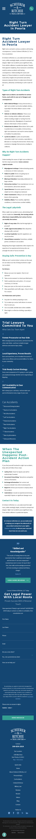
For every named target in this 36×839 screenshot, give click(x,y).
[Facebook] (13, 813)
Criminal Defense (18, 783)
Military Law (18, 786)
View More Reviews (16, 580)
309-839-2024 (18, 746)
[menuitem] (18, 406)
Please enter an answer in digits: (11, 704)
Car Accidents (18, 779)
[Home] (17, 8)
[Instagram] (18, 813)
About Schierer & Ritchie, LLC (18, 772)
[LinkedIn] (27, 813)
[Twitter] (22, 813)
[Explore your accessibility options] (4, 835)
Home (18, 768)
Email (3, 644)
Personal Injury (18, 775)
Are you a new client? (8, 652)
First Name (5, 619)
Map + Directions (18, 760)
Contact (18, 804)
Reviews (18, 790)
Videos (18, 797)
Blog (18, 801)
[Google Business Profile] (9, 813)
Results (18, 794)
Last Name (5, 627)
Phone (4, 635)
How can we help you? (8, 662)
